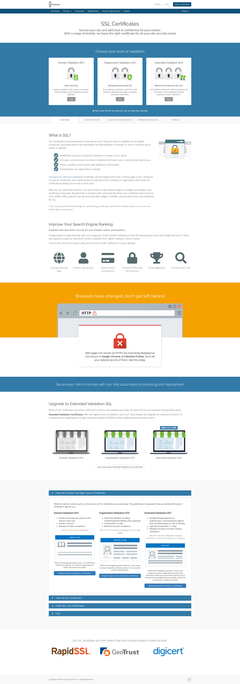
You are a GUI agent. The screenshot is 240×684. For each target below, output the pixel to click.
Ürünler (66, 11)
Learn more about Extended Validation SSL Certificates (120, 467)
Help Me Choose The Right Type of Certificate (80, 493)
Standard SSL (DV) (92, 120)
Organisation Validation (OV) (120, 120)
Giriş (167, 4)
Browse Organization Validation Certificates (120, 576)
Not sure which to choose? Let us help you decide (121, 110)
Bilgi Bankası (93, 11)
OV (50, 180)
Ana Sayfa (55, 11)
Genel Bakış (65, 120)
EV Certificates (64, 180)
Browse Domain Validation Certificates (75, 573)
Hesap (185, 11)
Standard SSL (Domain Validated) (66, 176)
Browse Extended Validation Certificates (165, 585)
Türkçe (157, 4)
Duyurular (80, 11)
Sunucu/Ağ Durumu (111, 11)
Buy (71, 99)
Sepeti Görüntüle (182, 4)
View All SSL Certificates (69, 598)
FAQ (58, 613)
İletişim (127, 11)
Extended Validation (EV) (148, 120)
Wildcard (175, 120)
